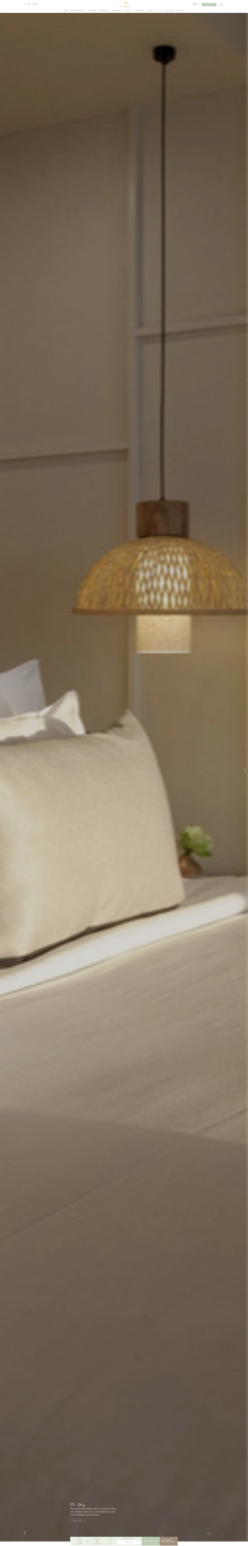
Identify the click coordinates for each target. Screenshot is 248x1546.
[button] (207, 1533)
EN (197, 4)
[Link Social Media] (26, 4)
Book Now (210, 4)
